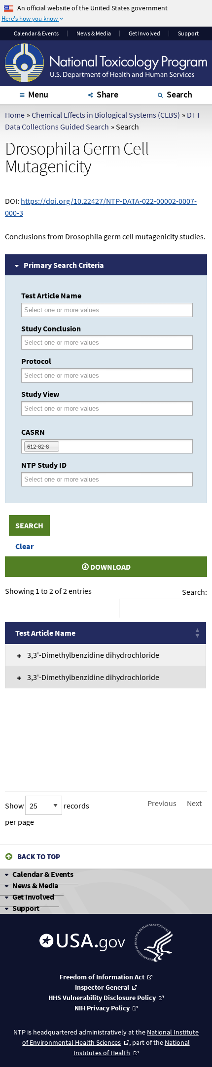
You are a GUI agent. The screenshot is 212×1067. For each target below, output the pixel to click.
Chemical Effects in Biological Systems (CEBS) (106, 115)
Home (15, 115)
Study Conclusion (51, 328)
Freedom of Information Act (102, 976)
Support (188, 33)
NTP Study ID (44, 465)
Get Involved (144, 33)
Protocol (36, 361)
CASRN (33, 432)
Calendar (36, 33)
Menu (38, 94)
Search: (194, 592)
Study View (40, 394)
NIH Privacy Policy (102, 1007)
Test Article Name (51, 295)
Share (107, 94)
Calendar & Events (42, 874)
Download (110, 567)
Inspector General (102, 987)
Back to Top (38, 856)
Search (179, 94)
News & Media (93, 33)
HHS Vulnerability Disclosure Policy (102, 997)
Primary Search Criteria (64, 265)
